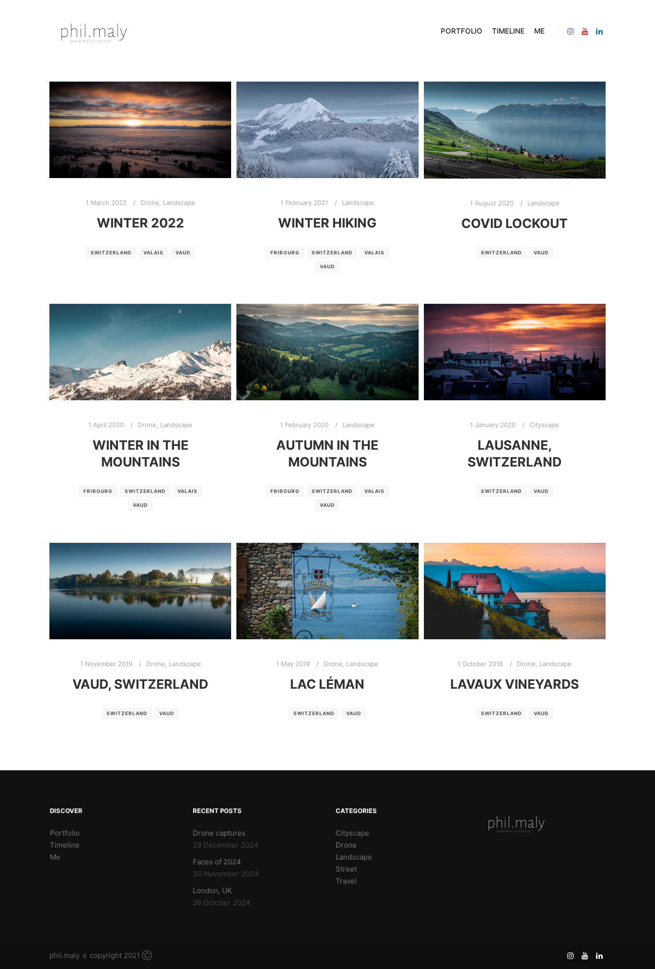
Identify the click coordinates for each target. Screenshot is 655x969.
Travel (346, 880)
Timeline (65, 844)
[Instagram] (570, 31)
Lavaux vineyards (514, 684)
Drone (149, 202)
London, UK (212, 890)
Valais (153, 252)
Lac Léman (327, 684)
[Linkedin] (599, 31)
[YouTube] (585, 31)
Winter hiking (327, 222)
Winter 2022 (140, 222)
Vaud (182, 252)
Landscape (179, 202)
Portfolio (65, 832)
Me (55, 856)
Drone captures (219, 832)
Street (346, 868)
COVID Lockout (514, 223)
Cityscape (544, 425)
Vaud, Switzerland (140, 684)
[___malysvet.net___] (97, 31)
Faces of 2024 (217, 861)
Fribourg (285, 252)
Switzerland (111, 252)
